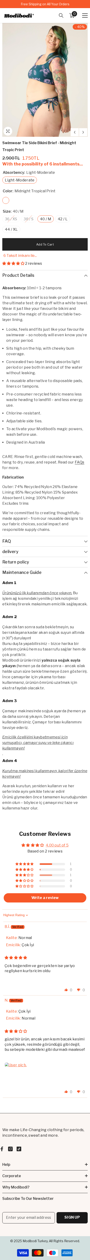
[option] (45, 4)
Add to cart (45, 244)
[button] (75, 132)
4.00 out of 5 (57, 845)
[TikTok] (18, 1148)
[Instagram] (10, 1148)
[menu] (85, 15)
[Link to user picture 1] (16, 1073)
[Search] (61, 15)
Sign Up (72, 1217)
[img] (16, 957)
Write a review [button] (45, 898)
